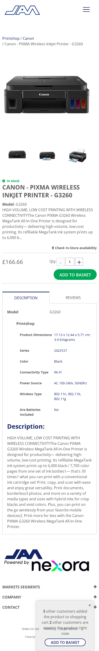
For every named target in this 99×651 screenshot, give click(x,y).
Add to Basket (75, 275)
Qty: (53, 261)
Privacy (49, 629)
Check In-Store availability (76, 248)
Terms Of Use (30, 629)
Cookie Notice (68, 629)
